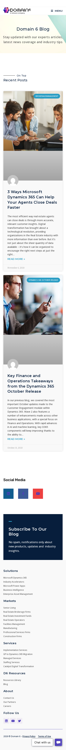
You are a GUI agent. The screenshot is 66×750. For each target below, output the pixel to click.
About (8, 691)
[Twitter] (19, 721)
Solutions (10, 571)
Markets (9, 601)
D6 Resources (14, 673)
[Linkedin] (8, 494)
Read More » (16, 259)
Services (9, 643)
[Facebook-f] (23, 494)
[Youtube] (38, 494)
